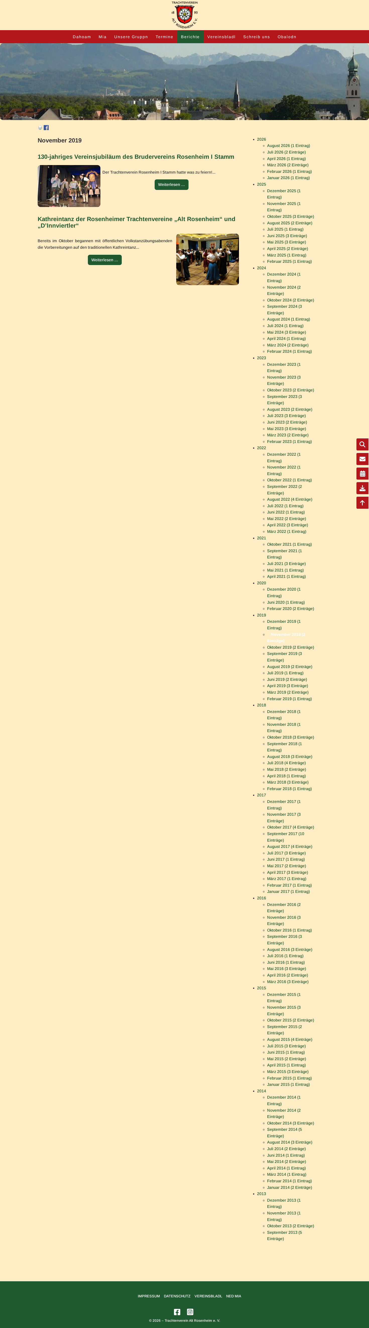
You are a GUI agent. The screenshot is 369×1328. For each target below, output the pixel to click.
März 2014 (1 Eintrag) (286, 1174)
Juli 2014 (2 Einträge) (286, 1149)
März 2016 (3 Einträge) (288, 982)
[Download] (362, 488)
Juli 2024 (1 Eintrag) (285, 326)
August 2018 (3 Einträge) (289, 756)
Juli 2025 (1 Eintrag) (285, 229)
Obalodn (287, 37)
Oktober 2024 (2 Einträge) (290, 300)
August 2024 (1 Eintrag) (288, 319)
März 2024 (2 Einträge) (288, 345)
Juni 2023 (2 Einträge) (287, 422)
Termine (164, 37)
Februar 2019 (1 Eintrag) (289, 699)
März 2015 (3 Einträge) (288, 1071)
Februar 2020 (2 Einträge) (290, 608)
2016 (261, 898)
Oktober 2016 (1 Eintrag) (289, 930)
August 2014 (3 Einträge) (289, 1142)
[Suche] (362, 444)
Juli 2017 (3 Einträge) (286, 853)
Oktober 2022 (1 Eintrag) (289, 480)
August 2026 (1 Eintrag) (288, 145)
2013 (261, 1194)
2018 (261, 705)
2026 (261, 139)
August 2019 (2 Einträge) (289, 667)
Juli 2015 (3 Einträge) (286, 1046)
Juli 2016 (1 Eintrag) (285, 956)
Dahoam (82, 37)
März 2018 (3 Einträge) (288, 782)
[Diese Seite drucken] (40, 129)
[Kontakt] (362, 459)
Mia (103, 37)
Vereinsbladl (221, 37)
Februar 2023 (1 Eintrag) (289, 441)
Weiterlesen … (173, 186)
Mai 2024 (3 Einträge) (286, 332)
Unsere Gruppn (131, 37)
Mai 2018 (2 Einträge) (286, 769)
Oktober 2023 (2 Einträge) (290, 390)
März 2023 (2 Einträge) (288, 435)
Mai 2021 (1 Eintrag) (285, 570)
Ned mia (233, 1296)
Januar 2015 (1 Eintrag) (288, 1084)
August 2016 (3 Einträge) (289, 949)
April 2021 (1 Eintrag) (286, 576)
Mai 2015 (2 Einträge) (286, 1059)
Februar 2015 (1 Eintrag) (289, 1078)
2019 (261, 615)
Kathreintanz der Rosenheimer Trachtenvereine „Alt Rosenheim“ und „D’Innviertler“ (136, 222)
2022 (261, 448)
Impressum (149, 1296)
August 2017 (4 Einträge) (289, 846)
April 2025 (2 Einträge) (287, 248)
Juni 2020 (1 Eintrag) (286, 602)
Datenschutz (177, 1296)
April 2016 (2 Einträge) (287, 975)
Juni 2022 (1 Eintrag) (286, 512)
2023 (261, 358)
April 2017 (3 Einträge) (287, 872)
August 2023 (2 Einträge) (289, 409)
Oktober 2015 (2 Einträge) (290, 1020)
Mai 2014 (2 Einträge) (286, 1161)
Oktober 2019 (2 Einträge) (290, 647)
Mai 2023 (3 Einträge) (286, 429)
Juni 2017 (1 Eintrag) (286, 859)
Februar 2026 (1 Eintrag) (289, 171)
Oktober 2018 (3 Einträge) (290, 737)
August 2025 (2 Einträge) (289, 223)
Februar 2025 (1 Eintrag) (289, 261)
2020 (261, 583)
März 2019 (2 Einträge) (288, 692)
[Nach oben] (362, 502)
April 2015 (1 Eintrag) (286, 1065)
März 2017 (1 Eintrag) (286, 879)
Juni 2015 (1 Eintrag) (286, 1052)
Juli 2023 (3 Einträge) (286, 416)
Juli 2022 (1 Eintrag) (285, 506)
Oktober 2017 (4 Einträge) (290, 827)
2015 (261, 988)
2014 (261, 1091)
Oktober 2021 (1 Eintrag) (289, 544)
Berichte (190, 37)
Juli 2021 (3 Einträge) (286, 563)
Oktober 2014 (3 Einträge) (290, 1123)
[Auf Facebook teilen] (46, 129)
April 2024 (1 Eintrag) (286, 338)
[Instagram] (191, 1312)
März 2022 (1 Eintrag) (286, 531)
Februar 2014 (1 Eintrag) (289, 1181)
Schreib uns (256, 37)
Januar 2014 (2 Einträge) (289, 1187)
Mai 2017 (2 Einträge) (286, 866)
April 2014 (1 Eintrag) (286, 1168)
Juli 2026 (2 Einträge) (286, 152)
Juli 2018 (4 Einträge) (286, 763)
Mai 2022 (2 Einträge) (286, 519)
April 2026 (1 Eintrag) (286, 159)
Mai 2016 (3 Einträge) (286, 968)
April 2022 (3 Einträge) (287, 525)
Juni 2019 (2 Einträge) (287, 679)
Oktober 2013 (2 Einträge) (290, 1226)
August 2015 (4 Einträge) (289, 1039)
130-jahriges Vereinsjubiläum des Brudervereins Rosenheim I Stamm (136, 156)
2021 (261, 538)
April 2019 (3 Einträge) (287, 686)
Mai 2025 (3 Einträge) (286, 242)
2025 (261, 184)
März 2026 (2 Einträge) (288, 165)
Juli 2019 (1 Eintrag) (285, 673)
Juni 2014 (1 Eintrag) (286, 1155)
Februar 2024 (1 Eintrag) (289, 351)
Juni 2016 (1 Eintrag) (286, 962)
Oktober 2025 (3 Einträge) (290, 216)
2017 (261, 795)
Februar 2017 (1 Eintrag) (289, 885)
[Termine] (362, 473)
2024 (261, 268)
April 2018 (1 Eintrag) (286, 776)
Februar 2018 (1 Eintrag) (289, 789)
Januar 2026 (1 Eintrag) (288, 178)
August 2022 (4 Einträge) (289, 499)
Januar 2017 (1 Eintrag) (288, 891)
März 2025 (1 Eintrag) (286, 255)
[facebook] (178, 1312)
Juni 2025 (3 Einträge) (287, 236)
